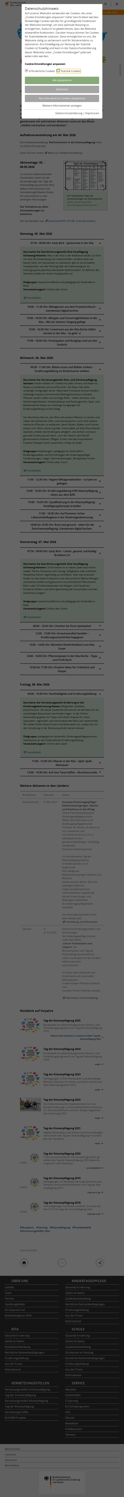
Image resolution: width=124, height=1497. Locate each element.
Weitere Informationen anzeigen (62, 105)
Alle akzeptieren (62, 80)
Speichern (62, 89)
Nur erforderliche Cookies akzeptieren (62, 98)
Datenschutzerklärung (82, 48)
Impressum (92, 113)
